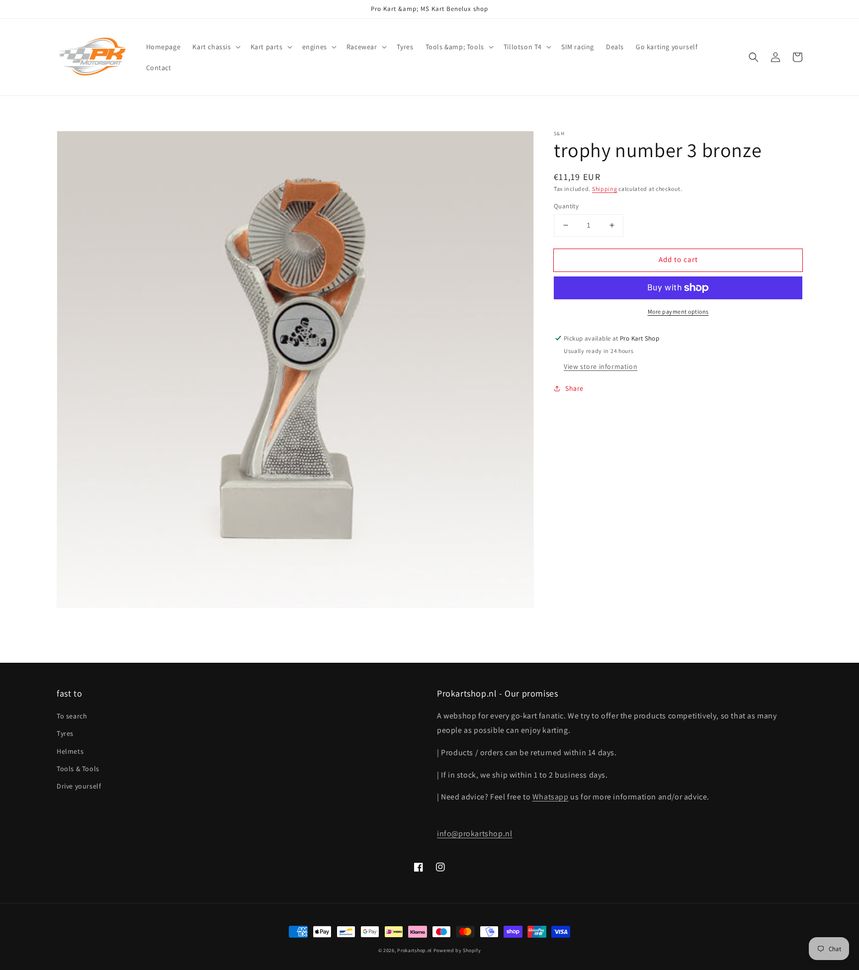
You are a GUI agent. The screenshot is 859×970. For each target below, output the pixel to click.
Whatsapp (550, 797)
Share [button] (574, 388)
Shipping (604, 188)
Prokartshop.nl (414, 950)
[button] (215, 46)
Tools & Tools (78, 768)
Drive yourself (79, 786)
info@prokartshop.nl (474, 833)
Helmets (70, 751)
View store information (600, 366)
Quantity (566, 206)
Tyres (65, 733)
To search (72, 715)
